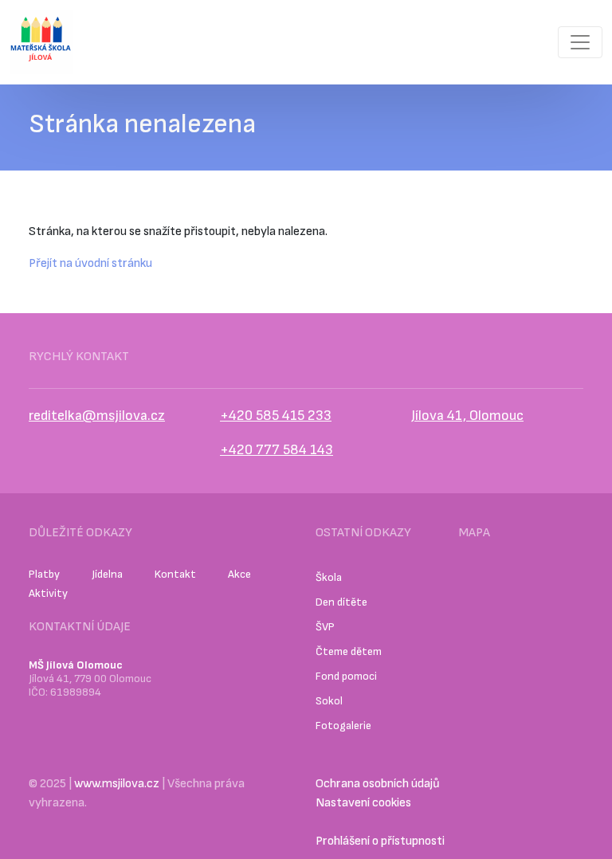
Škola (329, 577)
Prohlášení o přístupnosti (380, 841)
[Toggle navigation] (580, 42)
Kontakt (175, 574)
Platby (44, 574)
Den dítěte (341, 602)
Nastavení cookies (363, 802)
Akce (239, 574)
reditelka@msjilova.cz (97, 415)
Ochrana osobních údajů (378, 783)
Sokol (329, 701)
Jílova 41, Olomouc (467, 415)
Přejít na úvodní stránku (90, 263)
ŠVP (325, 626)
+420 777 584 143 (276, 449)
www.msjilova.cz (116, 783)
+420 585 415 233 (276, 415)
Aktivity (48, 593)
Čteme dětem (349, 651)
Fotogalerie (343, 725)
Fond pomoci (346, 676)
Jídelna (107, 574)
